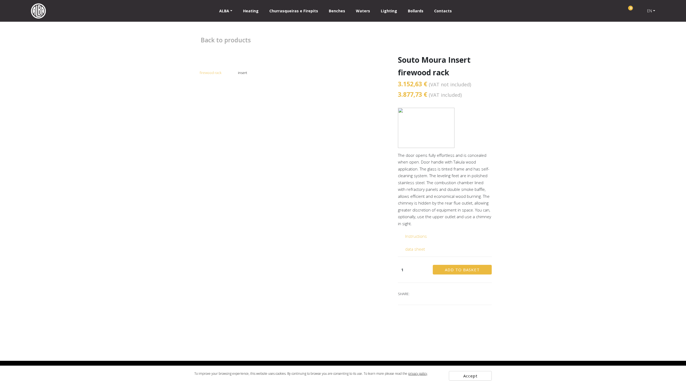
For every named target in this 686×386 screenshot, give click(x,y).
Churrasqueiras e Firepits (293, 10)
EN (649, 10)
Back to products (225, 40)
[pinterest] (422, 294)
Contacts (443, 10)
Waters (363, 10)
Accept (470, 375)
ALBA (224, 10)
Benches (337, 10)
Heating (251, 10)
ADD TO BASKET (462, 269)
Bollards (415, 10)
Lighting (389, 10)
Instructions (415, 236)
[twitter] (429, 294)
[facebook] (415, 294)
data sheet (414, 249)
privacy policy (417, 373)
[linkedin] (435, 294)
